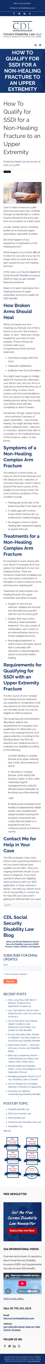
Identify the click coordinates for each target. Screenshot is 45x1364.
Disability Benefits (18, 1109)
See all (7, 1130)
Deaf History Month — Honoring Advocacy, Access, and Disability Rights (24, 1048)
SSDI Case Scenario (19, 1113)
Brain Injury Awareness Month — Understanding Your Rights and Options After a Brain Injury (23, 1058)
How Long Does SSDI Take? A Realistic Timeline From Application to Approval (22, 1003)
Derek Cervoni (22, 161)
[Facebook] (4, 1346)
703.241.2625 (25, 3)
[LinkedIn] (14, 1346)
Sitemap (38, 1359)
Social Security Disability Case (24, 1122)
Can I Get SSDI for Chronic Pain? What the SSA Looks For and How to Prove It (24, 1013)
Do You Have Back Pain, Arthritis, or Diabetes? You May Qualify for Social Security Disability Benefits (24, 1037)
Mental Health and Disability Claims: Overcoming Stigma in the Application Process (24, 1069)
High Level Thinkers (34, 1361)
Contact (31, 1359)
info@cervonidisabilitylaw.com (22, 8)
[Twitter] (9, 1346)
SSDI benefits (16, 1118)
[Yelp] (19, 1346)
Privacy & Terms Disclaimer (19, 1359)
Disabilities (15, 1126)
